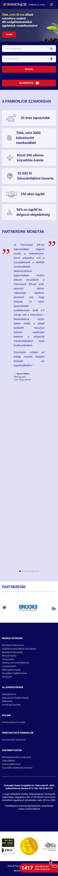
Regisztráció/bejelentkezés (15, 697)
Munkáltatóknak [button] (12, 638)
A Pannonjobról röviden (13, 722)
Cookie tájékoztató (11, 764)
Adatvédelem (8, 760)
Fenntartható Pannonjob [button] (17, 732)
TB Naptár (7, 676)
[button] (20, 571)
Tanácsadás (8, 659)
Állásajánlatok (9, 694)
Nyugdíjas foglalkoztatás (14, 673)
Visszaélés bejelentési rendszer (17, 767)
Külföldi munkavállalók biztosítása (19, 648)
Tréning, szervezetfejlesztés (15, 662)
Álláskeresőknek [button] (12, 687)
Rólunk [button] (6, 715)
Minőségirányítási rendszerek (16, 757)
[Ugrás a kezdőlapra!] (23, 4)
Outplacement (9, 666)
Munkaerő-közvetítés (12, 652)
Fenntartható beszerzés (14, 739)
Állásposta (26, 83)
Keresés (29, 69)
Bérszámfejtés (9, 655)
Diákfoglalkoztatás (11, 669)
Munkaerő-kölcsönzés (13, 645)
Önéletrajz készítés (11, 704)
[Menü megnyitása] (51, 4)
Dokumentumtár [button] (12, 750)
